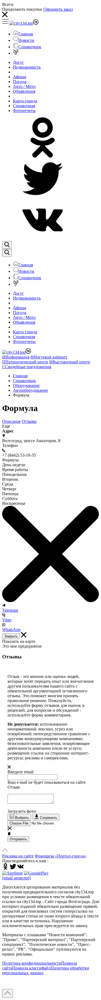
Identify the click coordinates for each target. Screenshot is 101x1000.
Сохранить (48, 818)
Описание (11, 421)
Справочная (24, 105)
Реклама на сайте (18, 856)
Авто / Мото (24, 86)
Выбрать (21, 818)
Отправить (18, 839)
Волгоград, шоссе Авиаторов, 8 (31, 440)
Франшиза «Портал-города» (60, 856)
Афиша (19, 76)
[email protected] (16, 878)
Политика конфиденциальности (31, 963)
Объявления (24, 91)
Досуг (18, 62)
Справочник (29, 46)
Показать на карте (18, 641)
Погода (19, 81)
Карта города (25, 101)
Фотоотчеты (24, 110)
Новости (26, 40)
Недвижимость (27, 67)
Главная (25, 34)
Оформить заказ (58, 9)
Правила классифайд (31, 968)
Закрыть (11, 636)
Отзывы (29, 421)
